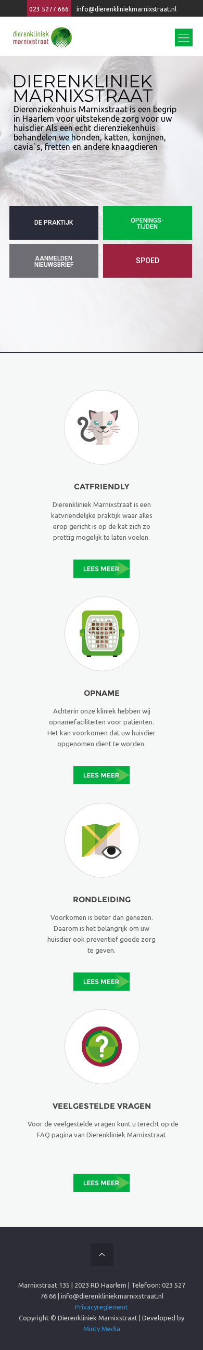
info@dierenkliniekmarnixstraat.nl (126, 9)
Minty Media (101, 1328)
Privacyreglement (101, 1306)
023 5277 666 (49, 9)
